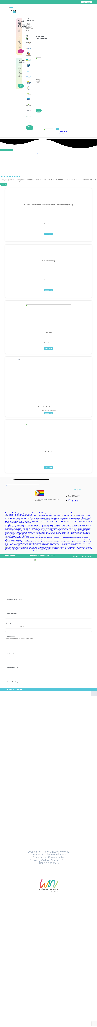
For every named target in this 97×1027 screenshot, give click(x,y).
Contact (19, 689)
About (69, 493)
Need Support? (11, 689)
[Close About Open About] (14, 12)
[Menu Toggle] (11, 7)
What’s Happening (73, 496)
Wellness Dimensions (74, 495)
